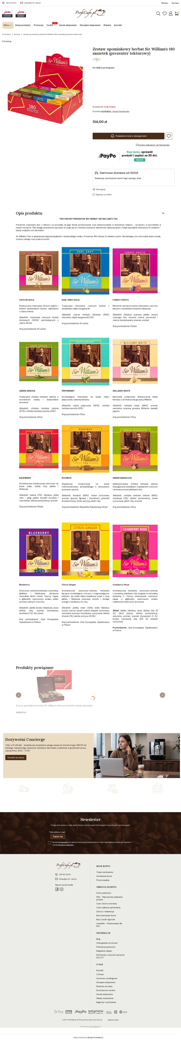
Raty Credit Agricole (105, 919)
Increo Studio (94, 1026)
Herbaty (17, 34)
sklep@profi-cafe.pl (32, 3)
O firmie (100, 974)
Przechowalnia (102, 880)
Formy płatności (103, 893)
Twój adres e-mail (57, 832)
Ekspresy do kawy (104, 986)
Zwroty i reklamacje (105, 911)
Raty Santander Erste (106, 915)
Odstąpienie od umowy (107, 943)
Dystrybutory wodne (105, 990)
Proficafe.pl (6, 34)
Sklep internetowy (87, 1037)
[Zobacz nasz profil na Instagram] (61, 889)
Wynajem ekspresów (105, 982)
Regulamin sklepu (104, 951)
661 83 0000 (11, 3)
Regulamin (65, 842)
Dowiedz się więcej (16, 757)
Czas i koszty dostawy (106, 903)
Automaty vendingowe (106, 978)
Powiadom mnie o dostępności (131, 136)
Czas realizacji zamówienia (108, 907)
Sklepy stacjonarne (105, 998)
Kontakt (99, 970)
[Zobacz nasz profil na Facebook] (57, 889)
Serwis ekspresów (104, 994)
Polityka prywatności (105, 947)
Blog (98, 939)
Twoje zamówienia (104, 872)
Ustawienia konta (104, 876)
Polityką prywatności (65, 845)
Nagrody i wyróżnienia (106, 1002)
